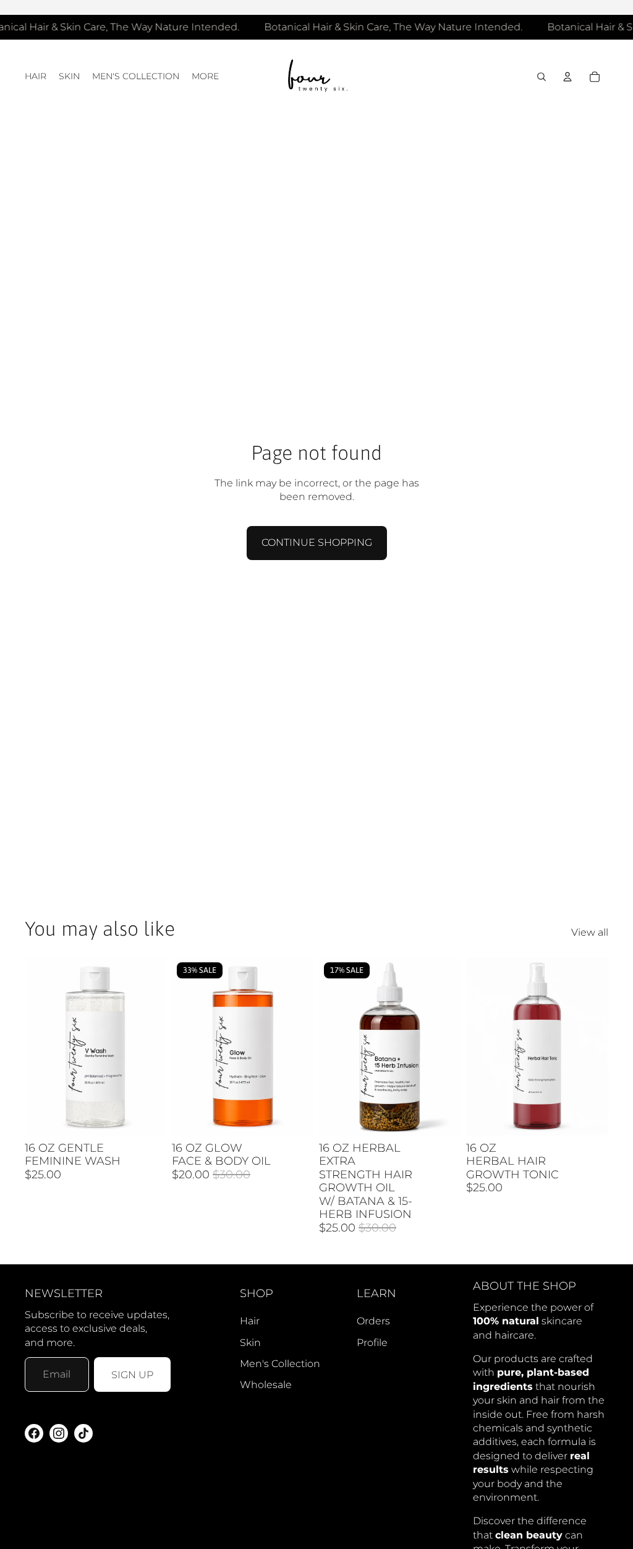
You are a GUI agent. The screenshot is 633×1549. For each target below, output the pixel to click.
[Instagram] (58, 1433)
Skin (250, 1342)
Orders (373, 1321)
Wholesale (266, 1385)
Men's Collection (280, 1364)
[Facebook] (34, 1433)
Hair (250, 1321)
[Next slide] (451, 1045)
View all (589, 932)
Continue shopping (316, 542)
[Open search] (541, 76)
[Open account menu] (567, 76)
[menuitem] (205, 77)
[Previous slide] (328, 1045)
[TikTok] (83, 1433)
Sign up (132, 1375)
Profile (372, 1342)
